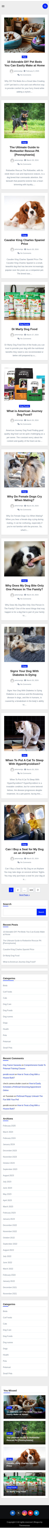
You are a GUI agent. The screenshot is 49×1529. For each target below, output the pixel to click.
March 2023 (8, 1207)
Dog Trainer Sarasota (12, 1065)
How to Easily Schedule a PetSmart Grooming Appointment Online (22, 1087)
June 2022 (7, 1263)
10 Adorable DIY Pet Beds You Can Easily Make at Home (24, 1413)
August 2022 (8, 1250)
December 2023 (10, 1151)
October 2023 (9, 1163)
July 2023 (7, 1182)
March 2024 (8, 1132)
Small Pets (7, 1048)
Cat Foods (7, 992)
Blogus (37, 1522)
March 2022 (8, 1269)
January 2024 (9, 1144)
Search (7, 904)
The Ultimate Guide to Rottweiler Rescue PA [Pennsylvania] (24, 151)
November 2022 (10, 1231)
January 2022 (9, 1281)
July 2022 (7, 1256)
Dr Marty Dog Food (24, 329)
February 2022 (9, 1275)
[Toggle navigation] (3, 6)
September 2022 (10, 1244)
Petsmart (7, 1042)
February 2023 (9, 1213)
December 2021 (10, 1287)
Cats (24, 755)
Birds (5, 986)
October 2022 (9, 1238)
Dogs (24, 142)
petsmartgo (18, 71)
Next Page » (24, 895)
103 (31, 890)
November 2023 (10, 1157)
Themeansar (24, 1526)
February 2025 (9, 1126)
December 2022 (10, 1225)
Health (6, 1029)
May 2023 (7, 1194)
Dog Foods (24, 324)
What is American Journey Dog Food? (19, 962)
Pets (24, 57)
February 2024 (9, 1138)
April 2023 (7, 1200)
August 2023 (8, 1175)
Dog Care (7, 1004)
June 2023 (7, 1188)
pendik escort (8, 1074)
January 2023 (9, 1219)
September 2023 (10, 1169)
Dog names (8, 1017)
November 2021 (10, 1294)
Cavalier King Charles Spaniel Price (18, 949)
